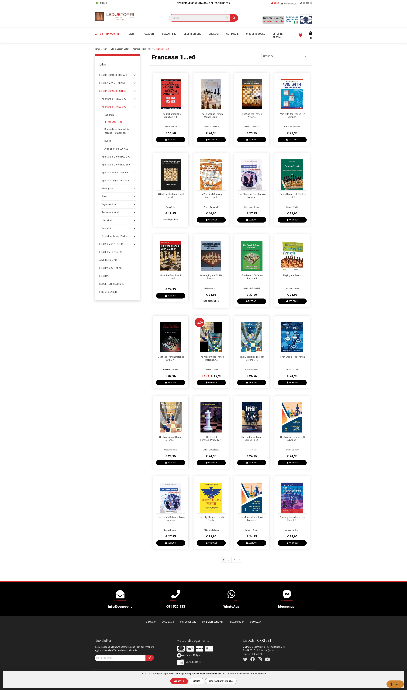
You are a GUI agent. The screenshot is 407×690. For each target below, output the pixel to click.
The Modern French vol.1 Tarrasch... (252, 519)
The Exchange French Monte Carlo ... (211, 115)
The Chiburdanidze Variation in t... (171, 115)
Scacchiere (169, 34)
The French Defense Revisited (252, 277)
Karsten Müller (292, 207)
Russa (107, 141)
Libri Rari (104, 276)
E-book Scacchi (108, 292)
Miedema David (211, 370)
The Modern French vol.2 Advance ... (292, 439)
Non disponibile (170, 219)
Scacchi (149, 34)
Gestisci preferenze (221, 681)
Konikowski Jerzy (211, 288)
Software (232, 34)
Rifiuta (196, 681)
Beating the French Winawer (252, 115)
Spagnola (109, 114)
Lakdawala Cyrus (251, 207)
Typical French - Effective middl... (292, 196)
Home (97, 49)
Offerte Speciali (278, 36)
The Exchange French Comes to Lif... (252, 439)
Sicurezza (255, 622)
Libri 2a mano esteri (111, 244)
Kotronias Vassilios (251, 127)
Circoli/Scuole (255, 34)
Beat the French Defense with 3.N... (171, 358)
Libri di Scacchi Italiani (113, 75)
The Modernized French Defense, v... (211, 358)
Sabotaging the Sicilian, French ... (211, 277)
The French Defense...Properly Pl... (211, 439)
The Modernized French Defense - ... (252, 358)
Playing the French (292, 275)
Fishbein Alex (251, 450)
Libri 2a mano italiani (112, 83)
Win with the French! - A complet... (292, 115)
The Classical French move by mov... (252, 196)
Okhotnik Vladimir (211, 127)
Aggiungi (172, 140)
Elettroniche (192, 34)
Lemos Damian (170, 530)
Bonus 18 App (193, 655)
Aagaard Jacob (292, 288)
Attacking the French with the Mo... (171, 196)
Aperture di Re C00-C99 (143, 49)
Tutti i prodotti (108, 34)
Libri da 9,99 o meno (110, 268)
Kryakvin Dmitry (292, 450)
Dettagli (293, 140)
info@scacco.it (291, 4)
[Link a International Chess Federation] (306, 20)
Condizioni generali (212, 622)
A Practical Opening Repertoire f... (211, 196)
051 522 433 (307, 3)
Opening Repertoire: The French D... (292, 519)
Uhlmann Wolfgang (211, 450)
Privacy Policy (236, 622)
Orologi (214, 34)
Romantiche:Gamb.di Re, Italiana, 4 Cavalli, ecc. (117, 131)
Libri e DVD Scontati (111, 252)
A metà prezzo (108, 260)
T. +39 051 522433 (252, 650)
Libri (132, 34)
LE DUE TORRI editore (111, 284)
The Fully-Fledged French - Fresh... (211, 519)
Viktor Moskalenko (211, 530)
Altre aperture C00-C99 (116, 149)
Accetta (179, 681)
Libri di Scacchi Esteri (120, 49)
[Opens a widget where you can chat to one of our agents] (395, 684)
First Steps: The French (292, 357)
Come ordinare (188, 622)
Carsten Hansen (170, 127)
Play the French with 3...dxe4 (171, 277)
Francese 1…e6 (114, 122)
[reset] (226, 18)
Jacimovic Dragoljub (251, 288)
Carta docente (193, 662)
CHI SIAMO (151, 622)
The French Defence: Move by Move (171, 519)
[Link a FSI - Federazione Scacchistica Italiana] (292, 20)
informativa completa (253, 673)
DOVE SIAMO (168, 622)
